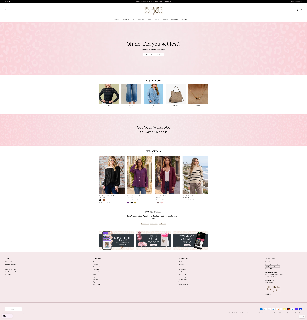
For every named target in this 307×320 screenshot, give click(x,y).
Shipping (270, 313)
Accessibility (182, 264)
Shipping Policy (183, 279)
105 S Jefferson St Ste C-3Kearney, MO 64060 (272, 267)
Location (181, 272)
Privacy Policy (182, 274)
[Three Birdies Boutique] (153, 10)
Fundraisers (8, 274)
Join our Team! (231, 313)
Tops (133, 19)
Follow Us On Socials (10, 269)
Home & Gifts (174, 19)
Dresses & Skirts (97, 267)
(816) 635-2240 (269, 282)
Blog (237, 313)
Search (225, 313)
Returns (276, 313)
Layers (95, 277)
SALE (192, 19)
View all (153, 153)
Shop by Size (184, 19)
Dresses (157, 19)
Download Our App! (10, 264)
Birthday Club (8, 262)
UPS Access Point (183, 284)
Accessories (165, 19)
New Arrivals (117, 19)
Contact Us (181, 267)
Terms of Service (183, 282)
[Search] (6, 10)
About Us (181, 262)
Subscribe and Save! (10, 272)
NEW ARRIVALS (153, 151)
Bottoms (149, 19)
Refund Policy (182, 277)
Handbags (96, 269)
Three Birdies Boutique (13, 313)
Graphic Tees (141, 19)
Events (6, 267)
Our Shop (242, 313)
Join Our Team (182, 269)
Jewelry (95, 274)
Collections (126, 19)
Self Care (95, 279)
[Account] (297, 10)
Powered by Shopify (23, 313)
